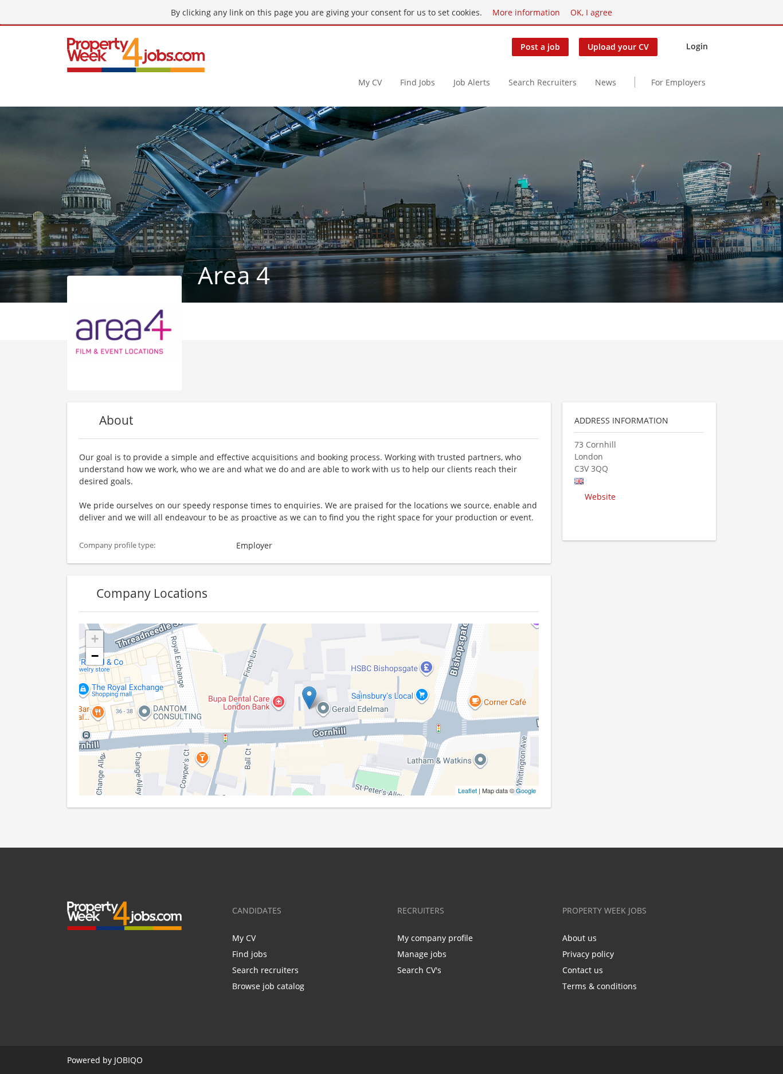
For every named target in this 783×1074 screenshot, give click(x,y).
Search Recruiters (542, 82)
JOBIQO (128, 1060)
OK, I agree (591, 12)
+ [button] (95, 639)
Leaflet (467, 790)
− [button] (95, 656)
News (605, 82)
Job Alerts (471, 82)
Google (526, 790)
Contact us (582, 970)
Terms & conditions (599, 986)
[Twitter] (94, 954)
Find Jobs (417, 82)
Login (697, 46)
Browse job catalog (268, 986)
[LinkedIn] (113, 954)
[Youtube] (130, 954)
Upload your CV (618, 46)
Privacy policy (588, 953)
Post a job (540, 46)
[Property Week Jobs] (136, 55)
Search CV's (419, 970)
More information (526, 12)
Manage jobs (422, 953)
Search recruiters (265, 970)
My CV (370, 82)
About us (579, 937)
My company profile (435, 937)
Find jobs (249, 953)
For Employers (678, 82)
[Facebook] (75, 954)
